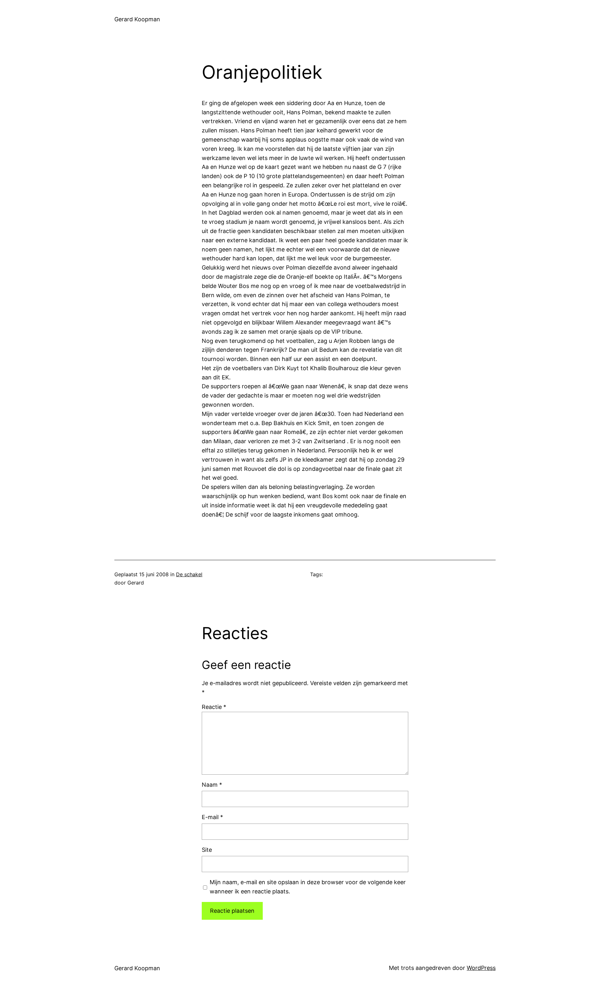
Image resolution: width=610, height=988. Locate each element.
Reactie (214, 707)
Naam (212, 784)
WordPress (481, 968)
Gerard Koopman (137, 19)
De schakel (189, 574)
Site (207, 849)
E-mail (212, 817)
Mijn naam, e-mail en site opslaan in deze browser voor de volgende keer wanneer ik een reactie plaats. (308, 887)
